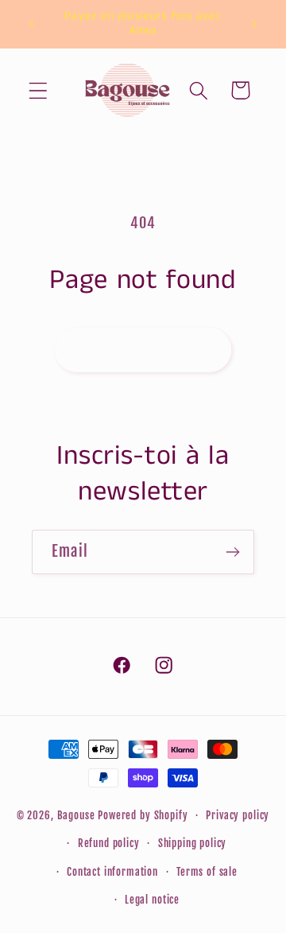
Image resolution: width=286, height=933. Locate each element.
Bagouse (76, 815)
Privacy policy (237, 815)
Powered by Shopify (142, 815)
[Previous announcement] (31, 23)
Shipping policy (192, 843)
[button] (38, 90)
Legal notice (152, 899)
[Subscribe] (232, 552)
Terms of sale (207, 871)
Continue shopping (142, 350)
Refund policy (109, 843)
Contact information (112, 871)
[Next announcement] (254, 23)
